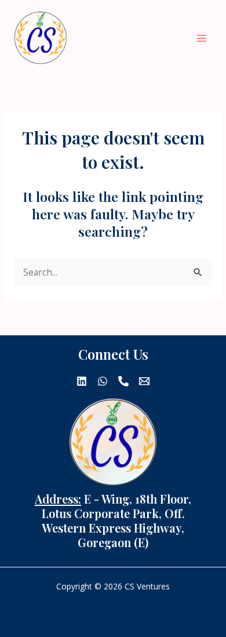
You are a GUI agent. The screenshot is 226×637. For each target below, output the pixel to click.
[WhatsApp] (102, 381)
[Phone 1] (123, 381)
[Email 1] (144, 381)
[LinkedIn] (81, 381)
